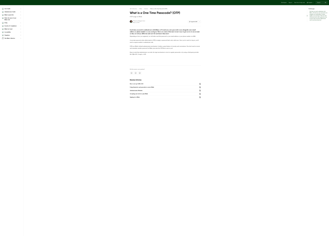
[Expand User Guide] (20, 9)
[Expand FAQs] (20, 23)
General (146, 8)
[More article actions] (199, 21)
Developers (284, 2)
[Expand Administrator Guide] (20, 12)
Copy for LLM (194, 21)
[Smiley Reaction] (139, 73)
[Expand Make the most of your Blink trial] (20, 18)
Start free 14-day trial (299, 2)
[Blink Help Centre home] (1, 2)
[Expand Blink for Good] (20, 29)
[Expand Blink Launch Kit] (20, 15)
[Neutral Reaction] (135, 73)
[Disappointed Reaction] (131, 73)
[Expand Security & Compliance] (20, 26)
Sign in (290, 2)
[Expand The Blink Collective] (20, 38)
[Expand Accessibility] (20, 32)
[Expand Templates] (20, 35)
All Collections (133, 8)
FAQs (140, 8)
